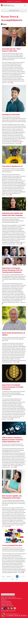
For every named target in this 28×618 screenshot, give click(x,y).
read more (9, 82)
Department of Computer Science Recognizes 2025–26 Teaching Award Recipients (12, 270)
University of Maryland (14, 1)
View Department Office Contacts (8, 594)
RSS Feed (15, 608)
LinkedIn (12, 608)
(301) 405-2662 (10, 605)
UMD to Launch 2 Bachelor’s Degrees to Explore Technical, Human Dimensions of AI (12, 439)
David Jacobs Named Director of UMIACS (13, 334)
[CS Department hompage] (14, 614)
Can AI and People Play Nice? (12, 545)
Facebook (2, 608)
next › (12, 579)
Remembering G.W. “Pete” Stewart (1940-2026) (11, 50)
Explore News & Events (14, 10)
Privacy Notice (12, 610)
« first (3, 576)
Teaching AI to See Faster (11, 114)
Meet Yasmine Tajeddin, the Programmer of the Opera (12, 497)
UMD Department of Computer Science (11, 5)
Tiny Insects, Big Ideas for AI (12, 166)
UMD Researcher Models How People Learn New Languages (12, 214)
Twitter (5, 608)
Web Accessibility (5, 610)
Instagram (8, 608)
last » (17, 579)
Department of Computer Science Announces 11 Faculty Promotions (12, 387)
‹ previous (8, 576)
